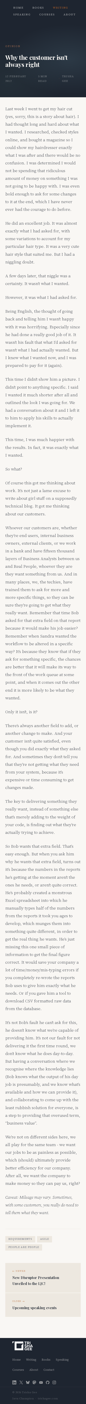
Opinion (12, 46)
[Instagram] (54, 1383)
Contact (48, 1370)
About (69, 14)
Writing (60, 7)
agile (44, 1239)
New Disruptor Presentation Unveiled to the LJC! (35, 1280)
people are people (23, 1247)
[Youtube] (41, 1383)
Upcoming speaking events (34, 1307)
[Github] (47, 1383)
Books (38, 7)
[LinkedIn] (14, 1382)
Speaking (21, 14)
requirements (20, 1239)
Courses (47, 14)
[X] (21, 1383)
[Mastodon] (34, 1383)
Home (18, 7)
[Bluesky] (28, 1383)
